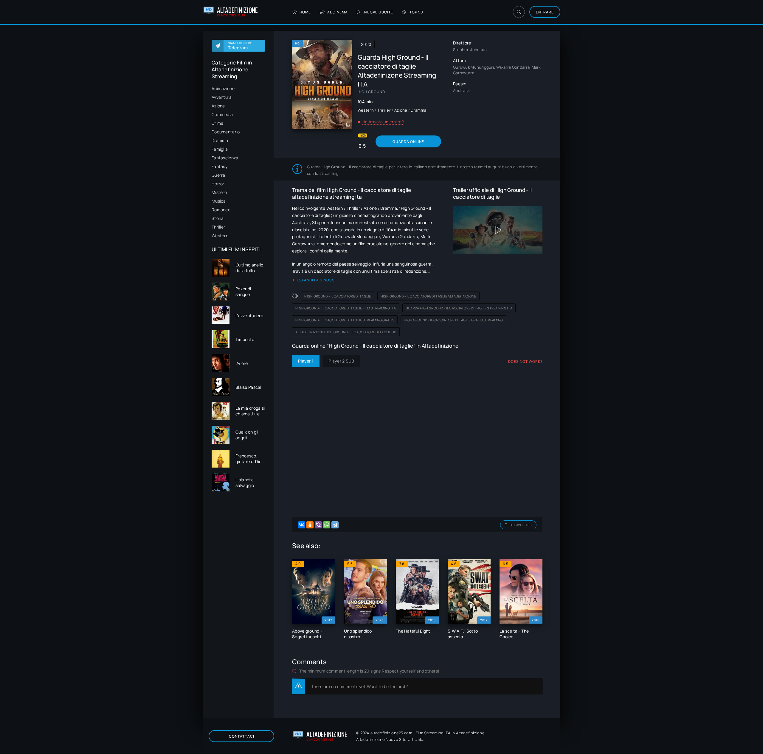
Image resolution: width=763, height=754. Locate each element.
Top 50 (416, 12)
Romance (221, 209)
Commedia (222, 114)
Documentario (226, 132)
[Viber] (318, 524)
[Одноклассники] (310, 524)
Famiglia (220, 149)
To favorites (520, 525)
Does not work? (525, 361)
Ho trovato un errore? (383, 121)
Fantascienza (225, 158)
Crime (217, 123)
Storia (218, 218)
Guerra (218, 175)
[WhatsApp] (326, 524)
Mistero (219, 192)
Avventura (222, 97)
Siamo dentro (240, 45)
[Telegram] (335, 524)
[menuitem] (238, 88)
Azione (218, 106)
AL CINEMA (337, 12)
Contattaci (241, 736)
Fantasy (219, 166)
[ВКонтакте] (301, 524)
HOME (305, 12)
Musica (219, 201)
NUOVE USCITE (378, 12)
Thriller (218, 227)
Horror (218, 183)
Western (220, 235)
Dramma (220, 140)
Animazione (223, 88)
